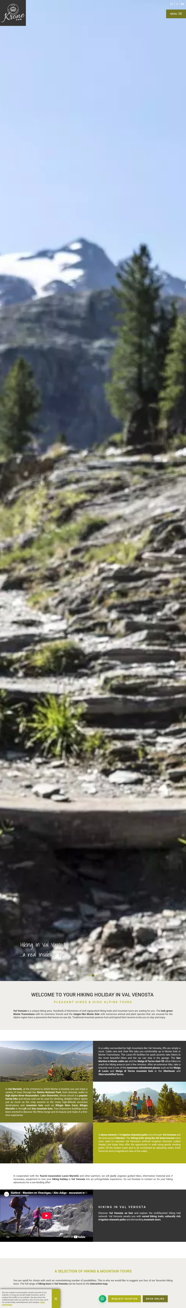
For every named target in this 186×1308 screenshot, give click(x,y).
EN (182, 4)
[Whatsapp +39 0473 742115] (102, 1299)
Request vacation (125, 1298)
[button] (46, 1061)
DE (171, 4)
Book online (155, 1298)
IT (177, 4)
